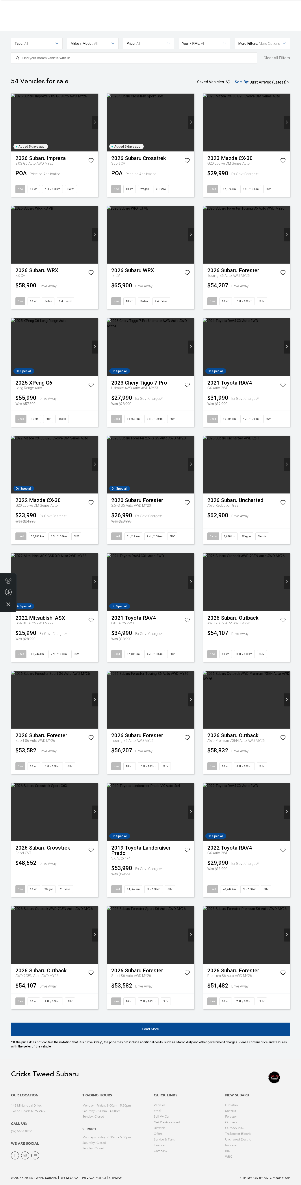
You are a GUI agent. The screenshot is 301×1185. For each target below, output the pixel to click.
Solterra (230, 1111)
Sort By (241, 82)
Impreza (230, 1145)
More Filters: (248, 43)
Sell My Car (161, 1116)
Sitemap (115, 1178)
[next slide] (95, 122)
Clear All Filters (277, 58)
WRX (228, 1157)
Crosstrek (231, 1105)
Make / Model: (82, 43)
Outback (231, 1122)
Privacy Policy (94, 1178)
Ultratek (159, 1128)
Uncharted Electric (238, 1139)
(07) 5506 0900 (21, 1131)
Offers (158, 1134)
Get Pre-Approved (167, 1122)
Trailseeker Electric (238, 1134)
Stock (158, 1111)
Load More (150, 1029)
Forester (231, 1116)
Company (160, 1151)
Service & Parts (164, 1139)
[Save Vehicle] (91, 161)
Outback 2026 (235, 1128)
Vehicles (159, 1105)
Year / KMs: (191, 43)
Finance (159, 1145)
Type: (19, 43)
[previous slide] (14, 122)
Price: (130, 43)
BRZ (228, 1151)
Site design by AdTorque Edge (265, 1178)
